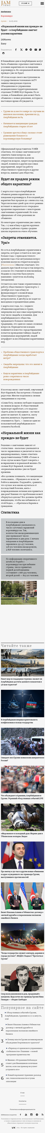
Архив (4, 21)
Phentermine (8, 265)
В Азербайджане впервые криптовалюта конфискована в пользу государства (19, 721)
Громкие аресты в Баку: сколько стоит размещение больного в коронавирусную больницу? (22, 135)
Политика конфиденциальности (22, 1109)
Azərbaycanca (6, 12)
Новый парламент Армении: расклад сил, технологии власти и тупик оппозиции (23, 1078)
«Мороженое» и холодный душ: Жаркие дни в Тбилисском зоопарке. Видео (22, 835)
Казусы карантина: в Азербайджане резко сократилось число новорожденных (21, 376)
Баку (3, 43)
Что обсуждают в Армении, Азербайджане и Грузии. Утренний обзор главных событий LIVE (22, 797)
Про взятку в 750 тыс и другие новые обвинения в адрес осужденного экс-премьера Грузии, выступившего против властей (22, 874)
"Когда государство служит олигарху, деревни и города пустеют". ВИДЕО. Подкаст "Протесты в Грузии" (22, 956)
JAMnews (6, 39)
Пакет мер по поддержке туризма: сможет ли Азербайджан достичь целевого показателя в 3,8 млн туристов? (21, 682)
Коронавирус (7, 16)
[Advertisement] (22, 623)
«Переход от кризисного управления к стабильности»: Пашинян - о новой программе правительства (24, 1051)
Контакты (22, 1101)
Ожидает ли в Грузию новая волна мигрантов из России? (22, 759)
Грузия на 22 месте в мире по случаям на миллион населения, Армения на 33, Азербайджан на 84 (23, 114)
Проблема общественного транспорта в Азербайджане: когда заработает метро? (23, 355)
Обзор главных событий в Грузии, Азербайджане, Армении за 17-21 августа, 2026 (23, 1016)
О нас (22, 1093)
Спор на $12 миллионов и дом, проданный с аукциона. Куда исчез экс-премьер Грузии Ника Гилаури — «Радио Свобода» (22, 997)
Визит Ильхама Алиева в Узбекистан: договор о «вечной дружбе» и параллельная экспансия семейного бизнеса (22, 915)
